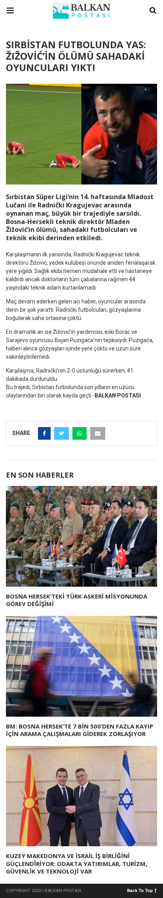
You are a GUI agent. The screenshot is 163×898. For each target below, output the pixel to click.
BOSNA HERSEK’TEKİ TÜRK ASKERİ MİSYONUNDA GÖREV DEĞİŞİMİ (76, 600)
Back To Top (140, 890)
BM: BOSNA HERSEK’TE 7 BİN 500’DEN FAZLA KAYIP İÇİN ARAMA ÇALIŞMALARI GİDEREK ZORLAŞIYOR (79, 730)
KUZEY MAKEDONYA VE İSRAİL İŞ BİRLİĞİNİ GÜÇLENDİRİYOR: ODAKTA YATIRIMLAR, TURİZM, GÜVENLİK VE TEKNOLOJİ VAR (76, 863)
